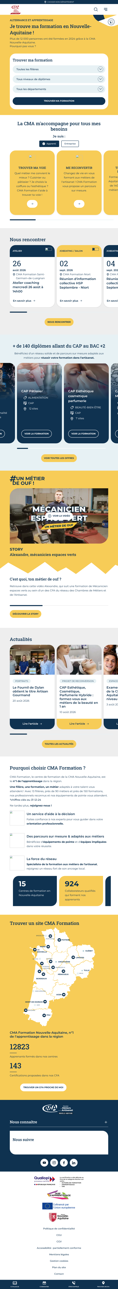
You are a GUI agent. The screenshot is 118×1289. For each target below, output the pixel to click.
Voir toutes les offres (59, 458)
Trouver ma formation (59, 100)
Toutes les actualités (59, 744)
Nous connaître (23, 1121)
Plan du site (59, 1267)
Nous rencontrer (59, 322)
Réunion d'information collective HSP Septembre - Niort (78, 283)
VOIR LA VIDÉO (61, 515)
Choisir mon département (60, 2)
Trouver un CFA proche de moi (43, 1087)
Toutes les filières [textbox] (27, 69)
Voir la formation (38, 434)
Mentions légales (59, 1254)
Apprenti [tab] (51, 143)
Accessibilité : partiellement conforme (59, 1248)
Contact (59, 1273)
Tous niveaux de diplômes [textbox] (33, 79)
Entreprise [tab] (70, 143)
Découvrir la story (25, 613)
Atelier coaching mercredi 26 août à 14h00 (28, 287)
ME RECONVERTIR (79, 168)
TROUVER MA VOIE (32, 168)
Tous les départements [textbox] (31, 89)
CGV (59, 1241)
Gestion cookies (59, 1261)
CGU (59, 1235)
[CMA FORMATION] (16, 9)
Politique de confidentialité (59, 1228)
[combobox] (59, 69)
